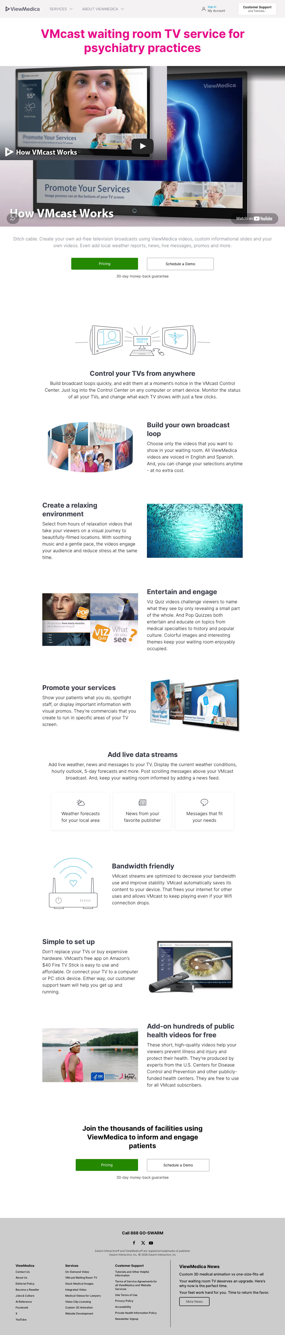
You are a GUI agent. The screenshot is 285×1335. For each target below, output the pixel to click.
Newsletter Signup (126, 1319)
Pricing (104, 263)
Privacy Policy (124, 1300)
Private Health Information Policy (136, 1312)
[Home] (22, 9)
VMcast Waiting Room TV (81, 1277)
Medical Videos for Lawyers (83, 1295)
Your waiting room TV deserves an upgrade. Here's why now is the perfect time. (222, 1283)
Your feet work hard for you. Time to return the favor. (224, 1292)
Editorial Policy (25, 1283)
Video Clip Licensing (78, 1301)
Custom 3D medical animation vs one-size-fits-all (221, 1274)
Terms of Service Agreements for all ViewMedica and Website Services (136, 1285)
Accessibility (123, 1306)
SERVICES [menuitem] (58, 9)
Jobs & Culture (25, 1295)
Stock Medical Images (79, 1283)
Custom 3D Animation (79, 1307)
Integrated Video (75, 1289)
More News (194, 1301)
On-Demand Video (77, 1271)
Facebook (22, 1307)
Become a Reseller (27, 1289)
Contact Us (23, 1271)
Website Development (79, 1313)
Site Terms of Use (126, 1295)
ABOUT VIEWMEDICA (100, 9)
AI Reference (24, 1301)
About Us (21, 1277)
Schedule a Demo (180, 264)
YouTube (21, 1319)
